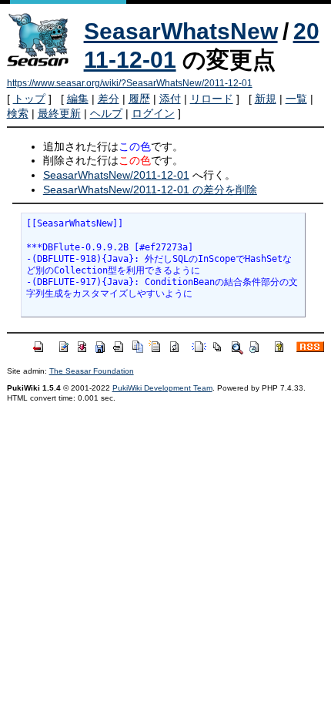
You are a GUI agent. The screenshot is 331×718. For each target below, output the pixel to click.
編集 (78, 98)
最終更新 (59, 113)
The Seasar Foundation (91, 371)
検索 (17, 113)
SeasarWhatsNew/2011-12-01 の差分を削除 (150, 189)
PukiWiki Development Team (162, 388)
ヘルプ (106, 113)
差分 (108, 98)
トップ (29, 98)
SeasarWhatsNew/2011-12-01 (116, 175)
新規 (265, 98)
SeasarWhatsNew (181, 31)
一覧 (296, 98)
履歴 (139, 98)
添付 (170, 98)
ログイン (153, 113)
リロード (211, 98)
